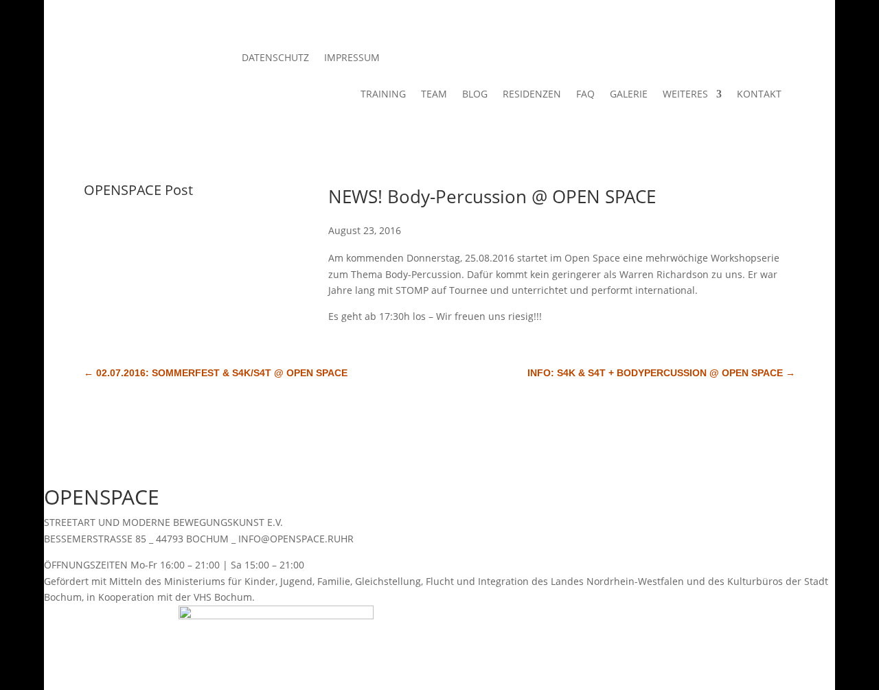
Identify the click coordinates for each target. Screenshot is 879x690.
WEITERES (685, 94)
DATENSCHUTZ (275, 58)
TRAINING (383, 94)
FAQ (585, 94)
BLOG (475, 94)
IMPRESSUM (352, 58)
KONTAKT (759, 94)
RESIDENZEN (532, 94)
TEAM (434, 94)
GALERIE (629, 94)
